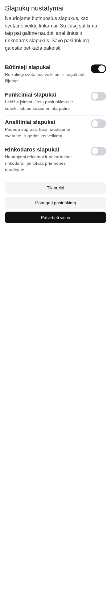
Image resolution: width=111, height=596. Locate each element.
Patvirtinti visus (55, 217)
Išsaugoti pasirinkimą (55, 202)
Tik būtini (55, 187)
